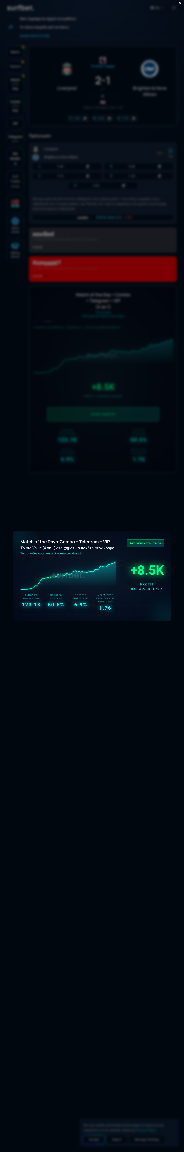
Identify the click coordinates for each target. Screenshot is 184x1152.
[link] (92, 576)
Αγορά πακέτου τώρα (145, 543)
